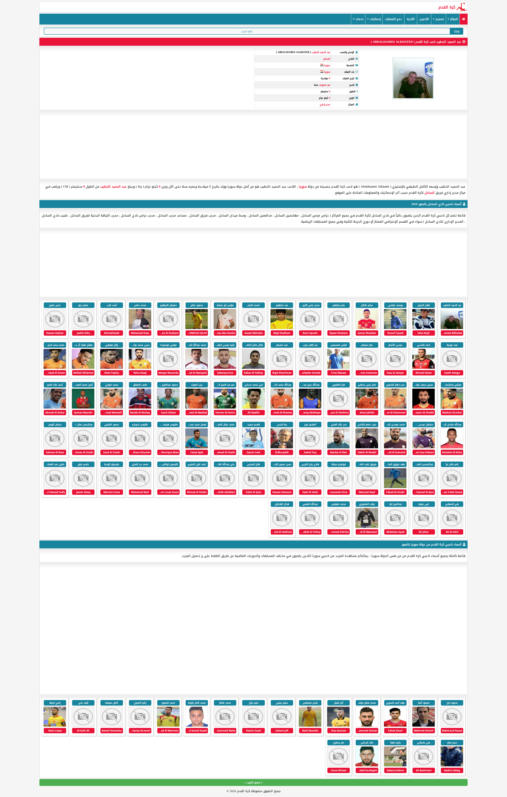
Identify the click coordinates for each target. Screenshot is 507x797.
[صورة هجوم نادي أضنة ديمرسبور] (338, 725)
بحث (456, 31)
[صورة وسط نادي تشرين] (196, 725)
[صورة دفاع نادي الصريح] (451, 725)
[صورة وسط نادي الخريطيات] (366, 725)
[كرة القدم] (463, 19)
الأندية (411, 19)
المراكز (453, 19)
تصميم (439, 19)
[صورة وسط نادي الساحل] (224, 328)
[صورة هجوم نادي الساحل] (395, 328)
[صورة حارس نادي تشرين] (395, 765)
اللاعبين (424, 19)
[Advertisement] (253, 145)
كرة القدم (446, 7)
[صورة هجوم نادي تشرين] (310, 725)
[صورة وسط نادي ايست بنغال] (423, 725)
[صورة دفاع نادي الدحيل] (395, 725)
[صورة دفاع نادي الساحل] (140, 328)
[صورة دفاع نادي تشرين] (54, 725)
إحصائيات (375, 19)
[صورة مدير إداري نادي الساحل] (451, 328)
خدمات (359, 19)
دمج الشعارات (393, 19)
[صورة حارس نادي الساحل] (423, 447)
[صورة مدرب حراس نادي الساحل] (423, 328)
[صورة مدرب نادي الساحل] (338, 368)
